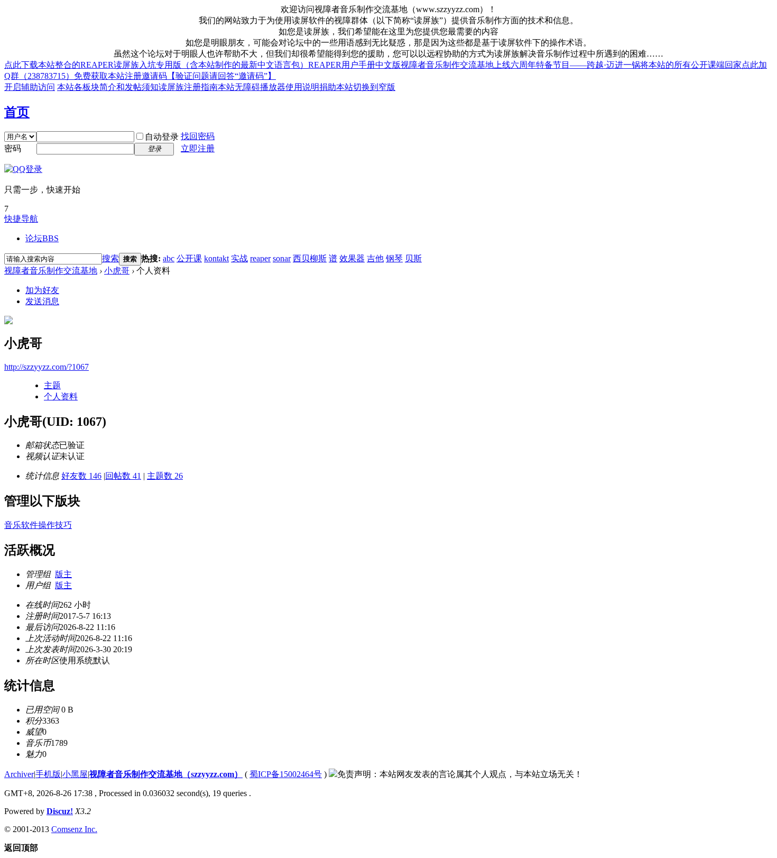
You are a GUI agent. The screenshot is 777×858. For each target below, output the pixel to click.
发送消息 (42, 301)
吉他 (375, 258)
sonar (282, 258)
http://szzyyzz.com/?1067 (46, 366)
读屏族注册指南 (188, 87)
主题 (52, 385)
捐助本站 (336, 87)
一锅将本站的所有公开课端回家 (682, 64)
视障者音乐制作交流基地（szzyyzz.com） (166, 774)
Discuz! (60, 811)
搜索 (110, 258)
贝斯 (413, 258)
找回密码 (198, 136)
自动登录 (162, 136)
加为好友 (42, 290)
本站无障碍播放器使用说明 (268, 87)
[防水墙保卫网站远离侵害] (333, 774)
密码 (12, 148)
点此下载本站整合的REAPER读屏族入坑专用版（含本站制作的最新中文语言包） (156, 64)
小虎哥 (117, 270)
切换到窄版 (374, 87)
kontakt (216, 258)
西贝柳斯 (310, 258)
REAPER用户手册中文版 (354, 64)
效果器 (352, 258)
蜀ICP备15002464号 (285, 774)
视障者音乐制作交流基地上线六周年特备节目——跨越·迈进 (512, 64)
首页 (17, 112)
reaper (260, 258)
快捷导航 (21, 218)
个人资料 (61, 396)
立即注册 (198, 148)
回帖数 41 (123, 475)
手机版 (48, 774)
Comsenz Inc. (74, 829)
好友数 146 (81, 475)
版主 (63, 574)
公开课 (189, 258)
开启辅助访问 (29, 87)
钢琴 (394, 258)
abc (168, 258)
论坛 (42, 238)
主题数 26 (165, 475)
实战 (239, 258)
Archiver (19, 774)
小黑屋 (75, 774)
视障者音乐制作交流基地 (50, 270)
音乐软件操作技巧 (38, 525)
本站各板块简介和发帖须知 (108, 87)
